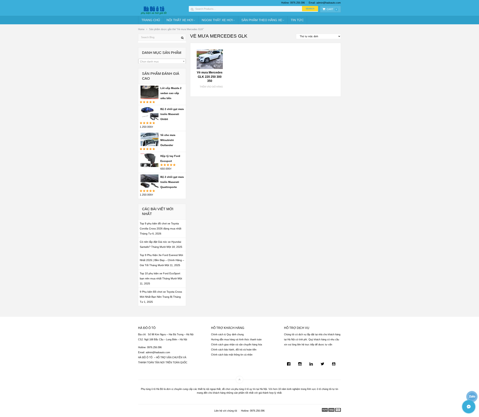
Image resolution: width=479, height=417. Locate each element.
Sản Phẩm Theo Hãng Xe (261, 20)
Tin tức (297, 20)
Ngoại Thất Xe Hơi (217, 20)
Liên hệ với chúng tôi (225, 411)
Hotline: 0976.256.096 (293, 2)
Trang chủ (150, 20)
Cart (332, 9)
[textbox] (162, 61)
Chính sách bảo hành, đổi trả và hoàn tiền (233, 349)
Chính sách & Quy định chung (227, 334)
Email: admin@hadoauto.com (325, 2)
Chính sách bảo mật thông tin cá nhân (231, 354)
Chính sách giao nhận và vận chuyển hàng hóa (236, 344)
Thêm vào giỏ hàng (211, 86)
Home (141, 29)
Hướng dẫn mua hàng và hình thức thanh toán (236, 339)
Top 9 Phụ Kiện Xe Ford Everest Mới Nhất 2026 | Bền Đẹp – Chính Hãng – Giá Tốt (162, 260)
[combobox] (162, 61)
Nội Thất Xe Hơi (180, 20)
